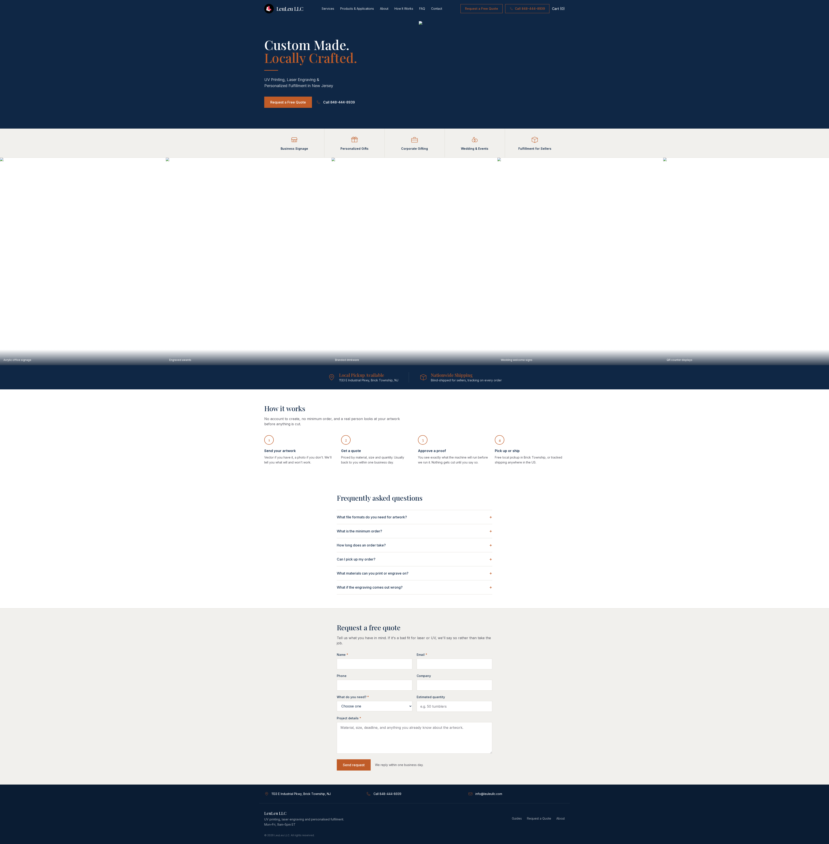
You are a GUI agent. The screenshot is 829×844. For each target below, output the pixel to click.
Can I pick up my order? (414, 559)
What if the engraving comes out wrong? (414, 587)
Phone (341, 676)
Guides (517, 818)
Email (422, 654)
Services (328, 8)
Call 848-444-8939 (530, 8)
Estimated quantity (431, 697)
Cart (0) (558, 8)
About (384, 8)
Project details (349, 718)
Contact (436, 8)
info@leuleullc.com (488, 794)
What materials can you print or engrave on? (414, 573)
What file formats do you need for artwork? (414, 517)
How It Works (403, 8)
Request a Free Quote (481, 8)
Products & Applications (357, 8)
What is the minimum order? (414, 531)
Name (342, 654)
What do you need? (353, 697)
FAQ (422, 8)
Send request (354, 765)
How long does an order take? (414, 545)
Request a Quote (539, 818)
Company (424, 676)
